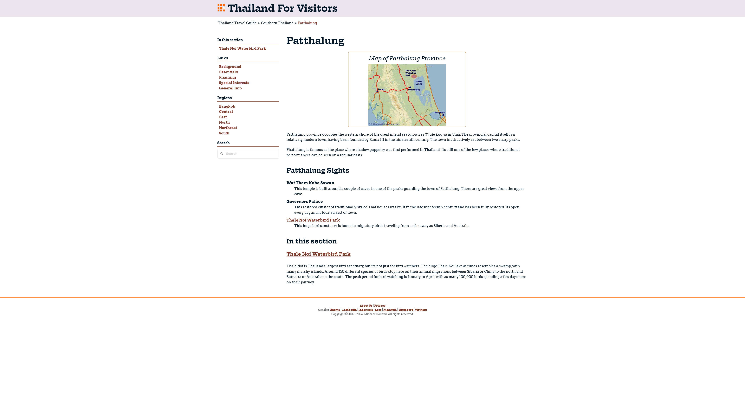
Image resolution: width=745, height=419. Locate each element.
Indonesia (366, 310)
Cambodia (349, 310)
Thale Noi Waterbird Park (242, 48)
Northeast (228, 128)
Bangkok (227, 106)
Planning (227, 77)
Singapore (405, 310)
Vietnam (421, 310)
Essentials (228, 72)
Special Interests (234, 83)
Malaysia (390, 310)
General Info (230, 88)
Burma (335, 310)
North (224, 122)
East (223, 117)
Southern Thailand (277, 23)
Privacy (379, 305)
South (224, 133)
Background (230, 66)
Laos (378, 310)
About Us (366, 305)
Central (226, 111)
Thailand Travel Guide (237, 23)
